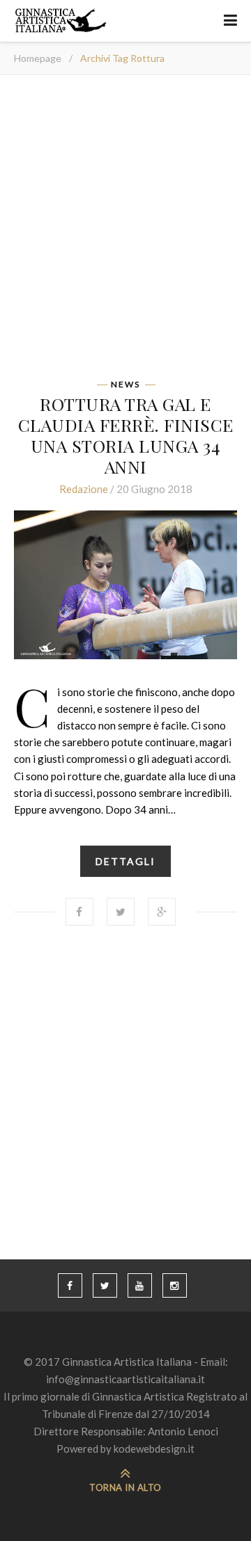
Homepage (37, 58)
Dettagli (125, 861)
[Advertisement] (125, 231)
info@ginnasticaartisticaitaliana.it (125, 1379)
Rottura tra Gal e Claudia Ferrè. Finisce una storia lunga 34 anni (126, 435)
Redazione (83, 489)
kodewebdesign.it (154, 1448)
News (125, 384)
